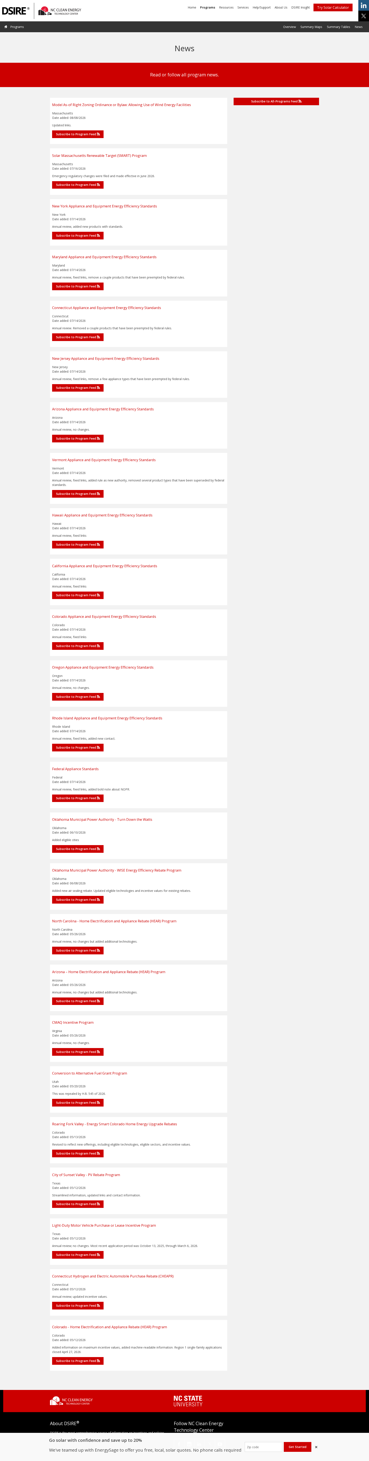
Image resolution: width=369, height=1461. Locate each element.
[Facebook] (179, 1444)
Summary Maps (311, 27)
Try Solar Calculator (333, 7)
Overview (289, 27)
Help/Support (262, 7)
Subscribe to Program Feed (76, 134)
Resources (226, 7)
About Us (281, 7)
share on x (363, 16)
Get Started (297, 1447)
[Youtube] (220, 1444)
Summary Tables (338, 27)
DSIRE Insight (300, 7)
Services (243, 7)
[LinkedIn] (200, 1444)
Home (192, 7)
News (359, 27)
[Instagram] (189, 1444)
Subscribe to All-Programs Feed (275, 101)
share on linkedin (363, 5)
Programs (207, 7)
